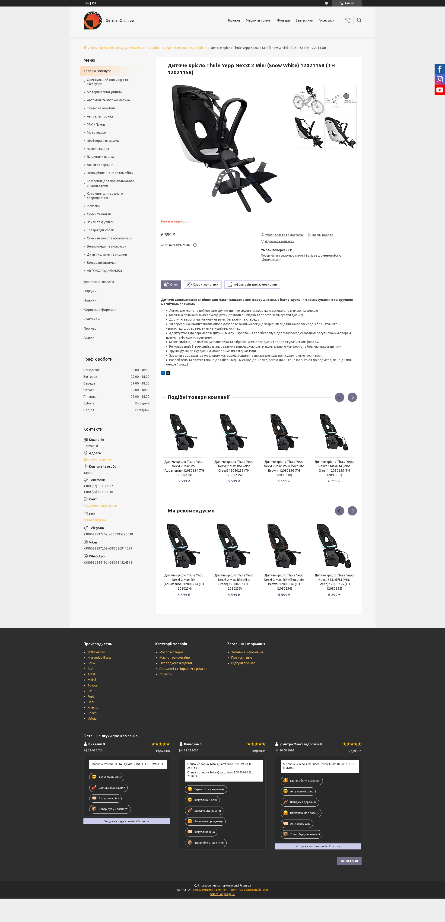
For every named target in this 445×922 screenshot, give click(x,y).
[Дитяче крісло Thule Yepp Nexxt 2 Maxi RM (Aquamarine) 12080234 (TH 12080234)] (184, 432)
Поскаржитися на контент (211, 889)
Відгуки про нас (243, 663)
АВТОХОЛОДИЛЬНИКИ (104, 271)
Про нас (89, 328)
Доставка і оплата (98, 282)
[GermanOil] (92, 20)
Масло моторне (171, 652)
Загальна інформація (247, 652)
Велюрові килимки (101, 262)
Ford (91, 696)
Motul (92, 680)
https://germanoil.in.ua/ (100, 505)
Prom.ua (245, 885)
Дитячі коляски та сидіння (143, 48)
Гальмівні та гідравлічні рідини (183, 669)
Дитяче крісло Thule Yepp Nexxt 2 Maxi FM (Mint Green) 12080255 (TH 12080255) (334, 468)
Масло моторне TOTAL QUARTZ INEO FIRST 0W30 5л (127, 764)
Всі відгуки (349, 860)
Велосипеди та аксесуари (106, 246)
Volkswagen (96, 652)
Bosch (92, 713)
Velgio (92, 718)
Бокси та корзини (100, 165)
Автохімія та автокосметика (108, 100)
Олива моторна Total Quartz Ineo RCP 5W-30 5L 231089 (219, 774)
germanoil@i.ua (94, 520)
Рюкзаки (93, 206)
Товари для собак (100, 230)
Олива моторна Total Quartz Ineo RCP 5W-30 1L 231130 (219, 766)
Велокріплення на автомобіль (110, 173)
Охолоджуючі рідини (175, 663)
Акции (88, 338)
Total (91, 674)
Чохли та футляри (100, 222)
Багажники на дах (100, 157)
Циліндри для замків (103, 141)
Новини (89, 300)
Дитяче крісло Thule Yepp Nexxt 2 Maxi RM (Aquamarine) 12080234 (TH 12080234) (184, 468)
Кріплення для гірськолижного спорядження (110, 183)
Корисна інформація (100, 310)
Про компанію (241, 657)
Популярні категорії (105, 48)
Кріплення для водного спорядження (105, 196)
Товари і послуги (97, 71)
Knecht (93, 707)
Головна (234, 20)
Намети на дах (98, 149)
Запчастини (304, 20)
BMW (91, 663)
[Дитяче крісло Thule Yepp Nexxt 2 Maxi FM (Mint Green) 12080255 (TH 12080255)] (334, 432)
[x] (168, 373)
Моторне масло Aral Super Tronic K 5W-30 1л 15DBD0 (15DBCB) (319, 766)
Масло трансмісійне (174, 657)
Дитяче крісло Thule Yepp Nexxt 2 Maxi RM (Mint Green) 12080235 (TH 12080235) (234, 468)
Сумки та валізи (99, 214)
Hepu (91, 702)
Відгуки (89, 291)
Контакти (91, 319)
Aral (90, 669)
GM (90, 691)
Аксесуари (326, 20)
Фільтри (283, 20)
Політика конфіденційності (249, 889)
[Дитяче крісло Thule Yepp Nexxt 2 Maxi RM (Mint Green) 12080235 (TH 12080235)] (234, 432)
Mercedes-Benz (99, 657)
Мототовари (96, 132)
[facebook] (163, 373)
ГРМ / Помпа (96, 124)
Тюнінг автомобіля (101, 108)
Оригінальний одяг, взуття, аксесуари (108, 82)
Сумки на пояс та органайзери (109, 238)
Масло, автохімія (258, 20)
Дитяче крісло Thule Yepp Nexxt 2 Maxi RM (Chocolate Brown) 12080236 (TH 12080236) (284, 468)
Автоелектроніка (100, 116)
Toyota (93, 685)
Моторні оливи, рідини (104, 92)
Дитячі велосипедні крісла (186, 48)
